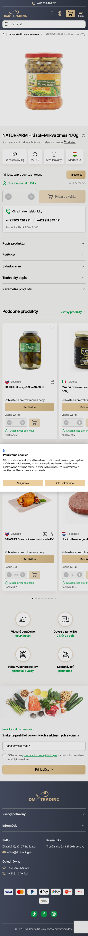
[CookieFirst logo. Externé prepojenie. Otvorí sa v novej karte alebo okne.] (4, 450)
